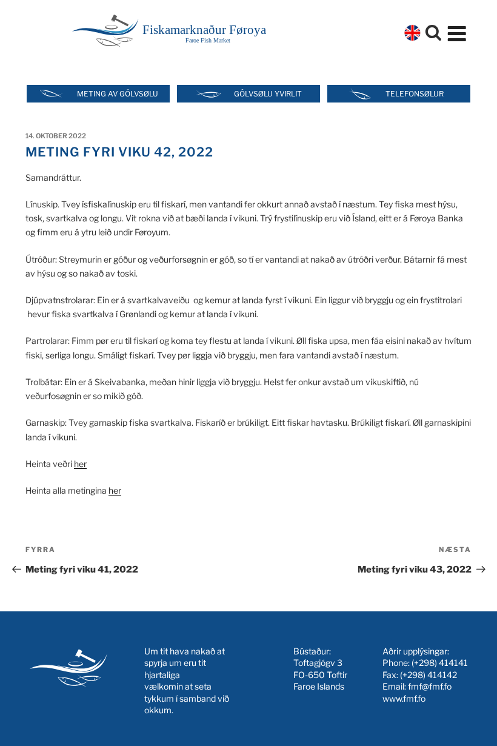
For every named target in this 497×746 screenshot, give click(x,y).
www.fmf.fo (403, 698)
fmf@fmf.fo (430, 686)
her (80, 464)
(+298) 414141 (440, 662)
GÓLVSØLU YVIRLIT (268, 93)
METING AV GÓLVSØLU (117, 93)
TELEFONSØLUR (414, 93)
